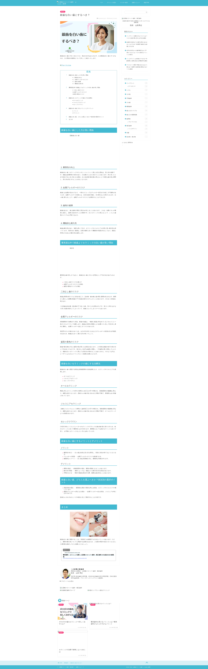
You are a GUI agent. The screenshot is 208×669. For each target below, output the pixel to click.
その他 (136, 94)
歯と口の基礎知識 (136, 114)
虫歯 (137, 132)
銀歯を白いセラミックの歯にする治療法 (80, 98)
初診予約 (146, 2)
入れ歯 (136, 102)
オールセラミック (78, 100)
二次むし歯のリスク (78, 90)
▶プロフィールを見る (67, 581)
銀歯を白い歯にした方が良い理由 (78, 75)
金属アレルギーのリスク (80, 92)
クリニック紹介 (111, 2)
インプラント (137, 83)
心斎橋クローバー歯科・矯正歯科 (66, 667)
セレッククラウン (78, 104)
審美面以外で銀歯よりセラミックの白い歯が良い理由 (84, 87)
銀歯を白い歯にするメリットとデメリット (81, 108)
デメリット (76, 113)
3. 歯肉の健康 (77, 81)
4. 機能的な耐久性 (78, 83)
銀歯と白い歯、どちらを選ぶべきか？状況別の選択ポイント (86, 117)
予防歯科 (136, 98)
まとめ (71, 119)
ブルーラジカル (137, 121)
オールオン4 (137, 86)
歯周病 (137, 119)
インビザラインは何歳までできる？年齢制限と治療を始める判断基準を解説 (137, 59)
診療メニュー (136, 2)
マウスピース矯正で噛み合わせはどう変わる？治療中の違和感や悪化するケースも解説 (137, 67)
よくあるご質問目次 (127, 142)
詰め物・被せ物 (136, 136)
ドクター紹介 (124, 2)
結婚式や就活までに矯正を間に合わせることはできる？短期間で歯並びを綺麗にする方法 (137, 44)
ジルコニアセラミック (79, 102)
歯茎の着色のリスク (78, 94)
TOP (101, 2)
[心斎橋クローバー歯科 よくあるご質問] (67, 4)
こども (137, 90)
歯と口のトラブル (137, 110)
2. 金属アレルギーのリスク (80, 79)
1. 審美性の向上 (77, 77)
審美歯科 (63, 11)
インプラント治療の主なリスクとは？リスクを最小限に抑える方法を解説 (137, 37)
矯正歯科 (137, 125)
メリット (75, 111)
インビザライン (137, 128)
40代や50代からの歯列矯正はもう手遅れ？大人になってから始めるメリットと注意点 (137, 52)
